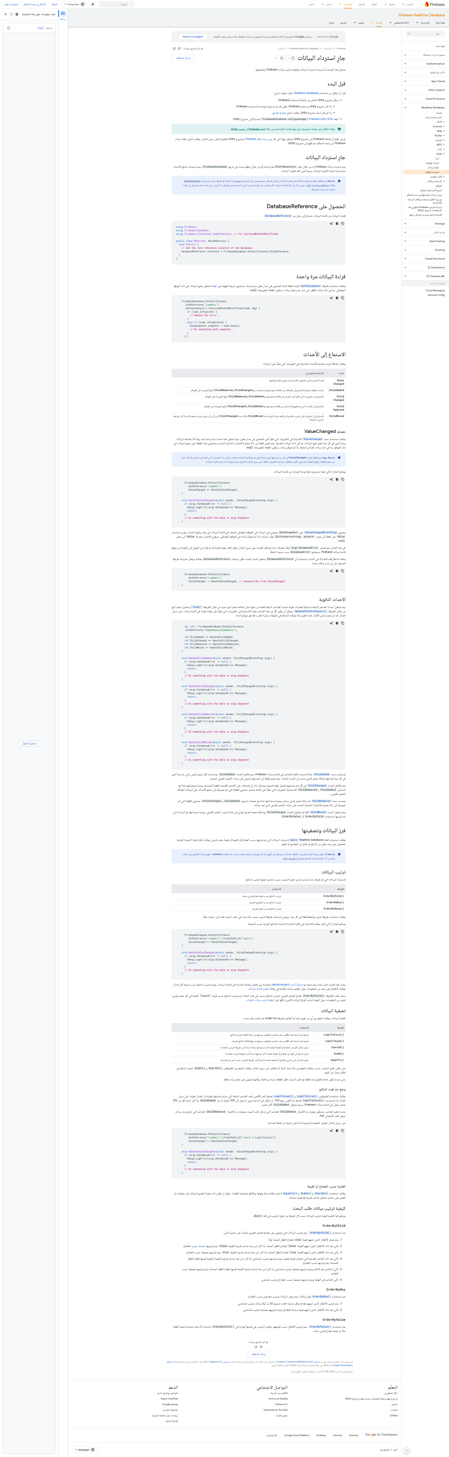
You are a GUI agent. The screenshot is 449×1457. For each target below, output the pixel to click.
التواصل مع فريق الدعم (167, 1393)
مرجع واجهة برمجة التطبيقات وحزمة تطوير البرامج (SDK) (371, 1398)
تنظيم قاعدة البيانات (259, 989)
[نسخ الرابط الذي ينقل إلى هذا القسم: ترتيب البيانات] (317, 872)
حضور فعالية (282, 1415)
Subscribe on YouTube (276, 1409)
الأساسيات (425, 22)
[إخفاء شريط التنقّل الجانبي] (406, 1450)
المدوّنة (54, 4)
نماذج (331, 22)
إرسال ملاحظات (183, 57)
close (6, 14)
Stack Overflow (169, 1398)
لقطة (214, 286)
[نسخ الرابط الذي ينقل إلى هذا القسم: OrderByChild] (319, 1226)
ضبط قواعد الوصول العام (318, 185)
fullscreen (11, 14)
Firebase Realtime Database (421, 15)
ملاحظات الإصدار (170, 1409)
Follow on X (281, 1404)
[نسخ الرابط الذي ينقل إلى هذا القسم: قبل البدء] (323, 84)
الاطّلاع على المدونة (279, 1393)
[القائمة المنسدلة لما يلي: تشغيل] (384, 4)
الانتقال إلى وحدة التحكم (35, 4)
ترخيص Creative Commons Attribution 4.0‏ (298, 1361)
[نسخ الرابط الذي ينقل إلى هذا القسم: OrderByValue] (319, 1320)
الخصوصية (385, 1449)
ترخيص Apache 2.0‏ (219, 1361)
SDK (321, 119)
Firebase (341, 48)
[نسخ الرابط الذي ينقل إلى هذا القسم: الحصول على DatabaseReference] (263, 207)
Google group (170, 1404)
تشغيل (392, 4)
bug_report (17, 14)
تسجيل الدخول (11, 4)
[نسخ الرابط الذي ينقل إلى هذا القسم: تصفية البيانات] (317, 1011)
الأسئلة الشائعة (172, 1421)
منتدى (328, 4)
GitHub (394, 1415)
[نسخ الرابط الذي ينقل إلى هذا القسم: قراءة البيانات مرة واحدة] (292, 277)
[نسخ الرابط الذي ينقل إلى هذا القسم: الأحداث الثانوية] (315, 600)
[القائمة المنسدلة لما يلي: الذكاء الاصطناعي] (389, 22)
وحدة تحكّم (257, 139)
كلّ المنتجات (271, 1435)
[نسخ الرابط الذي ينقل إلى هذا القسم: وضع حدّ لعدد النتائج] (315, 1089)
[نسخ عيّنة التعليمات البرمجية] (343, 223)
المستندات (347, 4)
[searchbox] (425, 34)
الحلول (374, 4)
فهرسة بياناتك (289, 858)
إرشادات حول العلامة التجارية (165, 1415)
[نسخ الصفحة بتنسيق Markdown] (282, 58)
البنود (395, 1449)
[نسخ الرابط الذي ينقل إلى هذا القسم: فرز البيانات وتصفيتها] (298, 831)
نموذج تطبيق (279, 113)
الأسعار (361, 4)
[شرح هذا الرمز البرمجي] (331, 223)
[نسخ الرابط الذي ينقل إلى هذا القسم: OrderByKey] (322, 1289)
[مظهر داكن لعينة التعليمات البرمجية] (337, 223)
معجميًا (202, 1246)
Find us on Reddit (278, 1398)
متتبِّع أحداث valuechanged (287, 984)
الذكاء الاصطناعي (401, 22)
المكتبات (394, 1409)
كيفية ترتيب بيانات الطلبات (260, 1000)
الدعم (311, 4)
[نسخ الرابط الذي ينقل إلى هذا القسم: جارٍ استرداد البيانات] (302, 158)
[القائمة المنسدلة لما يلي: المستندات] (339, 4)
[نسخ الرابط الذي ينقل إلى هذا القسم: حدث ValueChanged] (300, 432)
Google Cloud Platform (297, 1435)
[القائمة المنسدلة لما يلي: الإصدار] (402, 4)
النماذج (395, 1404)
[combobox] (116, 4)
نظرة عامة (440, 22)
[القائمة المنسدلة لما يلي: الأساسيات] (416, 22)
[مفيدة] (179, 48)
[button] (428, 55)
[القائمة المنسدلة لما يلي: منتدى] (321, 4)
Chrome (337, 1435)
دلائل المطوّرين (391, 1393)
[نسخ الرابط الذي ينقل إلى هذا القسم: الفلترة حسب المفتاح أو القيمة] (303, 1186)
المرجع (343, 22)
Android (353, 1435)
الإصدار (409, 4)
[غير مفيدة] (174, 48)
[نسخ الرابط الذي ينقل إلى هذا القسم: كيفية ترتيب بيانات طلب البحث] (289, 1208)
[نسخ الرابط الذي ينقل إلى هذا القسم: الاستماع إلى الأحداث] (299, 355)
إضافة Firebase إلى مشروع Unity (248, 129)
